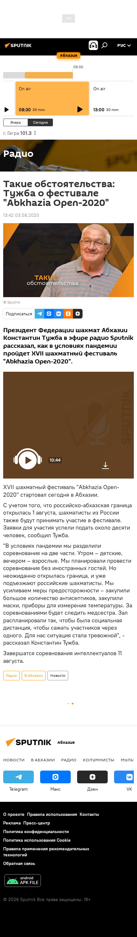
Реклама (12, 823)
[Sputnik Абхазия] (19, 48)
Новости (57, 675)
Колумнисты (98, 760)
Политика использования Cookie (37, 840)
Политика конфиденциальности (36, 831)
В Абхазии (34, 675)
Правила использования (52, 814)
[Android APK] (22, 881)
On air (25, 89)
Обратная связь (19, 863)
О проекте (14, 814)
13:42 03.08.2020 (21, 215)
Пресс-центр (36, 823)
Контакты (89, 814)
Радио (11, 675)
